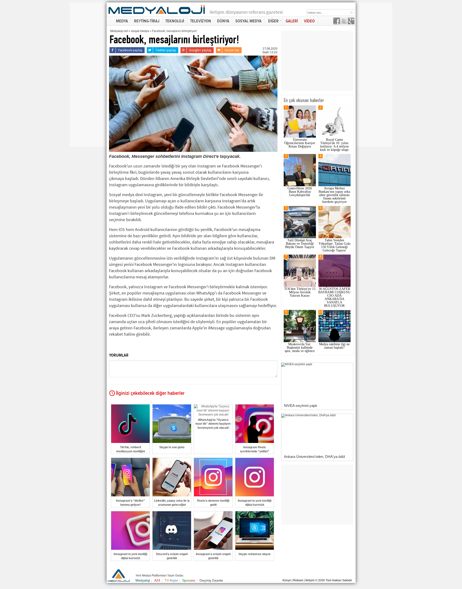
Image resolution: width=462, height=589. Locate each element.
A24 (157, 580)
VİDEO (309, 21)
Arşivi (171, 580)
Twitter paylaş (165, 50)
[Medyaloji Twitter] (343, 23)
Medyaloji (142, 580)
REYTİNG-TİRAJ (146, 21)
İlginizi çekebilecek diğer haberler (150, 393)
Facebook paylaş (130, 50)
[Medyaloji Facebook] (336, 23)
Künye (286, 580)
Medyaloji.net (119, 31)
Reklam (298, 580)
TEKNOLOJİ (174, 21)
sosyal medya (140, 31)
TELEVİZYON (200, 21)
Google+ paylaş (200, 50)
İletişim (309, 580)
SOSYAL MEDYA (248, 21)
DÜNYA (223, 21)
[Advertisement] (89, 74)
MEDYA (122, 21)
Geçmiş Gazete (211, 580)
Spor (188, 580)
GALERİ (292, 21)
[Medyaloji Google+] (351, 23)
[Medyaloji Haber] (157, 15)
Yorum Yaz (232, 50)
